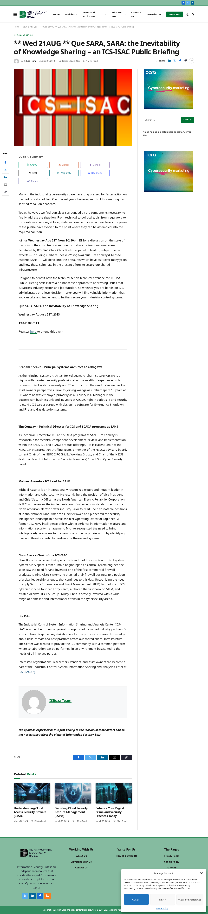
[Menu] (15, 14)
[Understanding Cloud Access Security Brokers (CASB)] (32, 793)
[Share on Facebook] (180, 60)
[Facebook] (5, 162)
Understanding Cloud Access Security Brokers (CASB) (30, 812)
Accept (136, 899)
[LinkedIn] (5, 177)
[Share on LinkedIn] (169, 60)
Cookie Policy (162, 908)
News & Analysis (29, 26)
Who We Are (116, 14)
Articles (70, 14)
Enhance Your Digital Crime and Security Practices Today (110, 812)
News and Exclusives (89, 14)
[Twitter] (5, 170)
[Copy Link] (185, 60)
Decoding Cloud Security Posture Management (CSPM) (71, 812)
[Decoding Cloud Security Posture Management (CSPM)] (73, 793)
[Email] (5, 184)
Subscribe (175, 14)
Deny (162, 899)
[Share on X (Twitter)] (174, 60)
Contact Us (136, 14)
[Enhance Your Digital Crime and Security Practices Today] (114, 793)
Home (56, 14)
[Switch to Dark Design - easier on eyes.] (188, 14)
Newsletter (154, 14)
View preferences (189, 899)
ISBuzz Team (30, 60)
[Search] (192, 14)
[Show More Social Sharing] (191, 60)
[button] (201, 873)
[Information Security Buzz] (33, 14)
